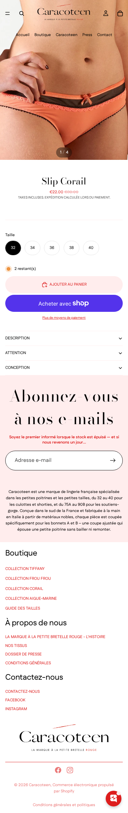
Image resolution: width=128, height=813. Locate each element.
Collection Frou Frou (28, 578)
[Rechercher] (21, 13)
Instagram (16, 708)
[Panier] (120, 13)
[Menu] (7, 13)
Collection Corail (24, 588)
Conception (17, 367)
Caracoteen (66, 35)
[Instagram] (70, 770)
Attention (15, 353)
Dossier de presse (23, 654)
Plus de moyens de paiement (64, 317)
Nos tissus (16, 645)
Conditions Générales (28, 663)
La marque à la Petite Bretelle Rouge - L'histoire (55, 637)
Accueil (23, 35)
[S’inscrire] (113, 460)
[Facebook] (58, 770)
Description (17, 338)
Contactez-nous (22, 691)
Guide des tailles (22, 608)
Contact (104, 35)
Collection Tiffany (25, 568)
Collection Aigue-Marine (31, 598)
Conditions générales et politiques (64, 805)
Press (87, 35)
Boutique (42, 35)
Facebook (15, 700)
